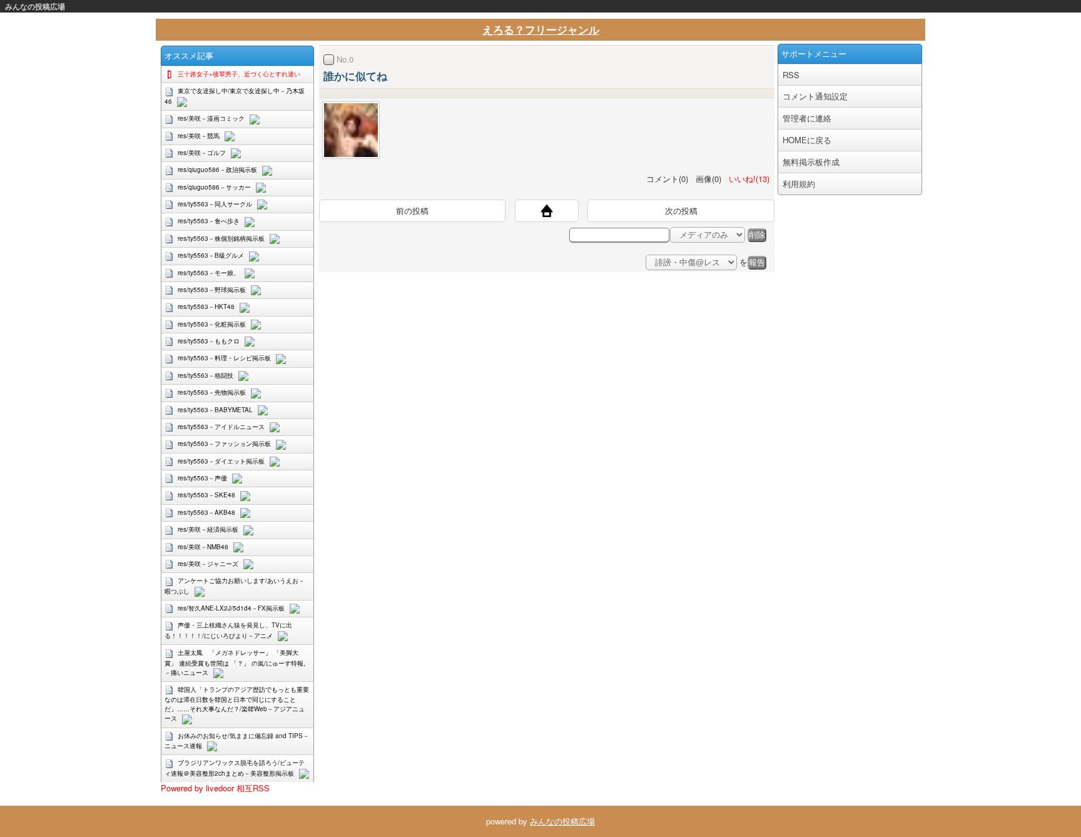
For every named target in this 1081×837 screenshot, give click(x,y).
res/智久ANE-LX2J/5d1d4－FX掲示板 (231, 608)
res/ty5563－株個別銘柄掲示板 (221, 238)
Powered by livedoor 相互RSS (215, 788)
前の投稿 (412, 210)
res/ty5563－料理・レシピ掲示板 (224, 357)
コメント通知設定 (815, 96)
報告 (757, 262)
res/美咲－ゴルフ (202, 152)
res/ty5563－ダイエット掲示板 (221, 461)
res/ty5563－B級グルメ (211, 255)
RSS (791, 75)
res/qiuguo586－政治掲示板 (217, 169)
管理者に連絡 (807, 118)
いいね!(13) (746, 179)
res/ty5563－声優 (202, 478)
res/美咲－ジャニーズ (208, 563)
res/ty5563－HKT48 (206, 306)
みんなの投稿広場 (35, 6)
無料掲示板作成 (811, 162)
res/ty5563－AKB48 (206, 512)
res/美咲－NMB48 (203, 546)
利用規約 (799, 184)
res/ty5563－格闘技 (205, 375)
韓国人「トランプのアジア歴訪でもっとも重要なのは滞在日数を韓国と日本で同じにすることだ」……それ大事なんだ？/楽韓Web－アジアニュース (237, 704)
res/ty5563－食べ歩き (209, 220)
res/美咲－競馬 (199, 135)
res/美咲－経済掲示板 (208, 529)
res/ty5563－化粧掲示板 (212, 324)
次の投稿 (681, 210)
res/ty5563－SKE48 (206, 494)
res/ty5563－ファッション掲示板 (224, 443)
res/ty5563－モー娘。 (209, 272)
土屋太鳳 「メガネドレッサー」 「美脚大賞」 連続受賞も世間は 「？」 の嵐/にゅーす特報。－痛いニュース (237, 662)
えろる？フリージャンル (540, 29)
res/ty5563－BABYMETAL (215, 409)
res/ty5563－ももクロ (209, 341)
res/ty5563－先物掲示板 (212, 392)
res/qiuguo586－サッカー (214, 187)
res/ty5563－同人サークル (215, 204)
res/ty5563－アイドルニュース (221, 426)
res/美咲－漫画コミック (211, 118)
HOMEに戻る (807, 140)
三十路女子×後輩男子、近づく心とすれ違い (239, 73)
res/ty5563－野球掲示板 (212, 289)
